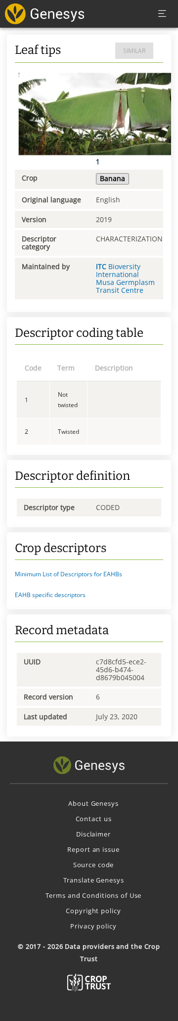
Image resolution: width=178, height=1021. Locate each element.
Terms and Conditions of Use (93, 895)
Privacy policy (93, 926)
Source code (93, 864)
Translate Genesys (93, 880)
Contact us (94, 818)
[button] (89, 574)
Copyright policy (93, 910)
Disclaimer (93, 834)
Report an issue (93, 849)
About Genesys (93, 803)
